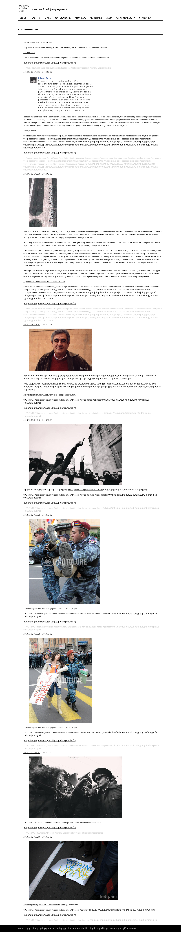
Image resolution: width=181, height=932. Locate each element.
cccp (56, 158)
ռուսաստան (132, 164)
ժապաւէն (35, 18)
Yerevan (86, 833)
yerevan (50, 413)
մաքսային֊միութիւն (36, 167)
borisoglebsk (56, 309)
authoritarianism (77, 158)
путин (148, 158)
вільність (83, 164)
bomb (83, 309)
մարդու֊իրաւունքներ (88, 167)
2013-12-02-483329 (31, 515)
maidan (132, 158)
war (48, 309)
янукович (156, 158)
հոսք (23, 18)
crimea (89, 309)
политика (78, 161)
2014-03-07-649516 (31, 174)
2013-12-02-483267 (31, 752)
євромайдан (72, 164)
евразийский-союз (131, 161)
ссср (61, 158)
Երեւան (107, 413)
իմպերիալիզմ (148, 164)
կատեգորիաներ (125, 18)
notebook (76, 68)
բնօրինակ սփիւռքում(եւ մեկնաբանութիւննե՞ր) (49, 63)
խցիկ (48, 18)
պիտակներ (145, 18)
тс (102, 161)
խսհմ (155, 167)
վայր (109, 18)
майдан (55, 161)
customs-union (97, 68)
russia (29, 68)
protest (85, 413)
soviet (50, 158)
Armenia (42, 833)
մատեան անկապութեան (49, 8)
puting (29, 158)
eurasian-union (39, 68)
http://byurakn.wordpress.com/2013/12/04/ (85, 490)
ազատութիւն (109, 167)
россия (47, 161)
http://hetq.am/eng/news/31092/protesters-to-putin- (44, 905)
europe (66, 309)
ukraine (43, 158)
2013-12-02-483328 (31, 634)
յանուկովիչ (144, 167)
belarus (50, 68)
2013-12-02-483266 (31, 837)
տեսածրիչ (96, 18)
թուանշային (63, 18)
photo (92, 413)
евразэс (96, 161)
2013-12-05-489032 (31, 420)
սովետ (122, 167)
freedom (107, 68)
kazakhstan (59, 68)
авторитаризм (31, 164)
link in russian (29, 52)
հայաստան (120, 413)
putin (35, 309)
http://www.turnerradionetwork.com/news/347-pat (44, 281)
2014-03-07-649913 (31, 72)
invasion (96, 158)
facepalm (85, 68)
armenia (41, 413)
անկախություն (33, 416)
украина (39, 161)
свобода (87, 161)
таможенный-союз (113, 161)
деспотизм (146, 161)
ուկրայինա (117, 164)
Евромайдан (59, 164)
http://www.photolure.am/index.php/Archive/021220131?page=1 (50, 608)
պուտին (131, 167)
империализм (66, 161)
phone (67, 68)
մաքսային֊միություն (139, 413)
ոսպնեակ (80, 18)
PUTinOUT (32, 413)
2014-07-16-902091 (31, 42)
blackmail (75, 309)
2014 (67, 158)
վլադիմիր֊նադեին (99, 164)
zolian (88, 158)
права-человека (45, 164)
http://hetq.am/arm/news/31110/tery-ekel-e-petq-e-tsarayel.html (49, 395)
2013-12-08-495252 (31, 325)
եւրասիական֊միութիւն (61, 167)
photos (99, 413)
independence (97, 833)
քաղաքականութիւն (36, 170)
